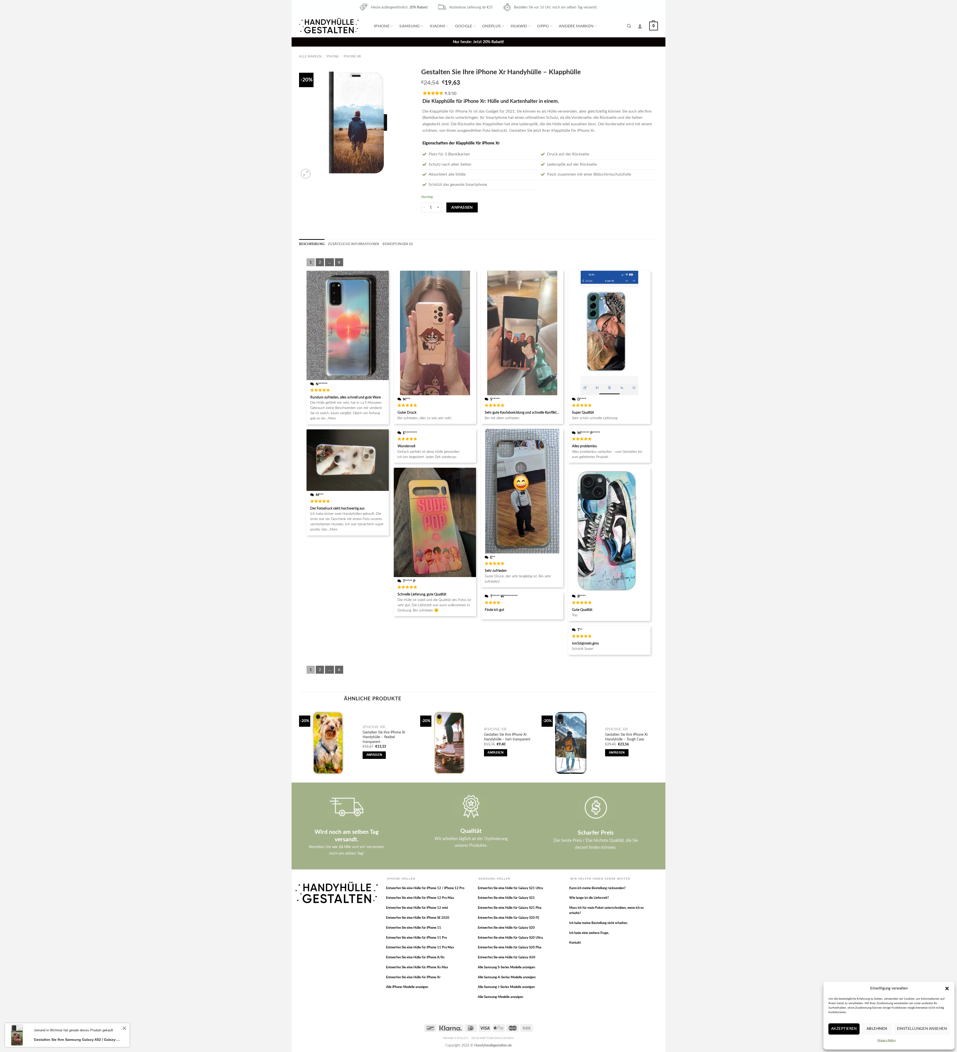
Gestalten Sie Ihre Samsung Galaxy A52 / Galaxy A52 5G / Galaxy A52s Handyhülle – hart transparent (77, 1040)
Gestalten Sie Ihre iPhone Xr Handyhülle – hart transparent (507, 737)
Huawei (519, 26)
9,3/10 (450, 93)
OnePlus (491, 26)
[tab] (311, 244)
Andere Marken (576, 26)
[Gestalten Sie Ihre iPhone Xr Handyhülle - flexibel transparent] (328, 743)
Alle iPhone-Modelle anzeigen (407, 987)
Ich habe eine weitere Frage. (589, 933)
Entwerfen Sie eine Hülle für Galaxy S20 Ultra (510, 937)
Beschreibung (311, 244)
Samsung (409, 26)
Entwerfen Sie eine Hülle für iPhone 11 (413, 927)
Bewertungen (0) (398, 244)
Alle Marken (310, 56)
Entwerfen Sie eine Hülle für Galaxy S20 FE (508, 918)
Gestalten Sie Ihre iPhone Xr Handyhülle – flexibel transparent (384, 736)
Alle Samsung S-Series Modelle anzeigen (506, 967)
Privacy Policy (886, 1040)
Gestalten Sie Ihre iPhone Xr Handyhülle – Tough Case (626, 737)
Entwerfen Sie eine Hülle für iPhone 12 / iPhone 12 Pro (425, 888)
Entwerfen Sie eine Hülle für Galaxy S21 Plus (510, 908)
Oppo (543, 26)
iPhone (382, 26)
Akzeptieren (844, 1029)
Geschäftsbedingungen (493, 1038)
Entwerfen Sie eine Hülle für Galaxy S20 (506, 927)
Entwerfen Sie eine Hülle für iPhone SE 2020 (417, 918)
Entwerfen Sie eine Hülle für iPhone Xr (413, 977)
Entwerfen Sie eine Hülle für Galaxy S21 (506, 898)
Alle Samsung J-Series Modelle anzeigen (506, 987)
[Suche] (629, 26)
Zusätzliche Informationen (353, 244)
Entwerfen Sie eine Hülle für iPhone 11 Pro (416, 937)
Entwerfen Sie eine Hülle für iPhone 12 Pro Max (420, 898)
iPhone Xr (352, 56)
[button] (947, 988)
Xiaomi (437, 26)
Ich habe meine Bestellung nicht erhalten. (598, 923)
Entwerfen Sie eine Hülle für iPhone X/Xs (415, 957)
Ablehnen (877, 1029)
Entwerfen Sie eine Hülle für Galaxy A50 (506, 957)
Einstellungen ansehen (922, 1029)
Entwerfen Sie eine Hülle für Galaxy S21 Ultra (510, 888)
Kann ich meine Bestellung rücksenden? (597, 888)
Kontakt (575, 942)
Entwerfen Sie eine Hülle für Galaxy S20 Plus (510, 947)
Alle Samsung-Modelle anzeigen (500, 997)
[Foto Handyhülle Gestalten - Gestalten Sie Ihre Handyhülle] (329, 26)
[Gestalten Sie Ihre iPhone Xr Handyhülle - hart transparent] (449, 743)
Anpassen (462, 207)
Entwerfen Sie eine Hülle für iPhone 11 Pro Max (420, 947)
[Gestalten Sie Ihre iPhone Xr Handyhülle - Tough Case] (571, 743)
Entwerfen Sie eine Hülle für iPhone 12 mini (417, 908)
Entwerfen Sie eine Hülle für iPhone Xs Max (417, 967)
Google (463, 26)
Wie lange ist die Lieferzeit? (589, 898)
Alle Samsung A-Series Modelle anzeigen (507, 977)
